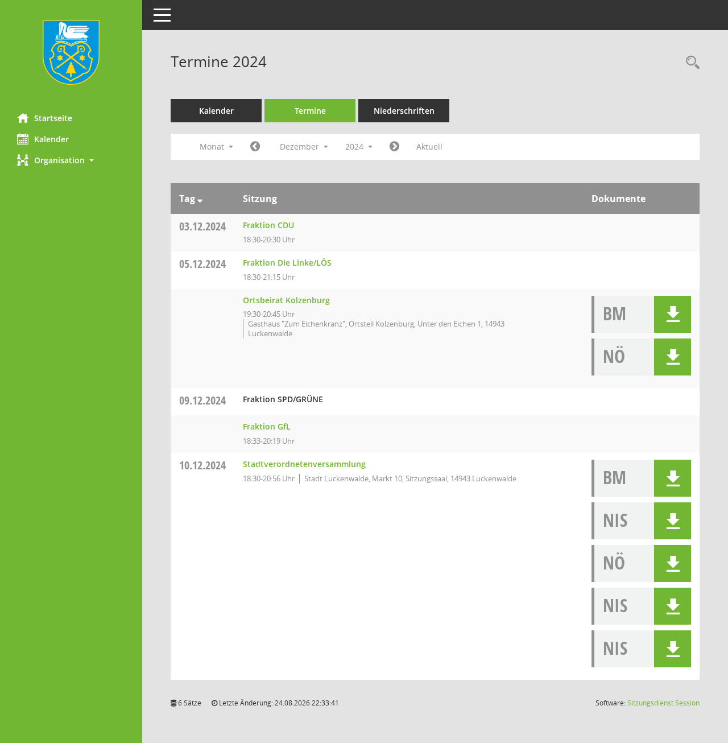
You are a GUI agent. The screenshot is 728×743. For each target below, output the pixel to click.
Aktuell (429, 146)
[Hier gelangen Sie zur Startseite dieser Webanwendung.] (71, 52)
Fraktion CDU (268, 225)
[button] (71, 160)
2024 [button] (355, 146)
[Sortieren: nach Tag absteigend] (199, 198)
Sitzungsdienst (663, 703)
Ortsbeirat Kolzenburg (286, 300)
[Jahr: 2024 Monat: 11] (255, 147)
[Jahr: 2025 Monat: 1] (394, 147)
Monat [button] (213, 146)
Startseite (53, 118)
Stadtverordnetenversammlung (304, 464)
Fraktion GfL (267, 426)
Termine (310, 110)
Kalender (51, 139)
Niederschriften (404, 110)
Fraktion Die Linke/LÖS (287, 262)
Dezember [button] (300, 146)
